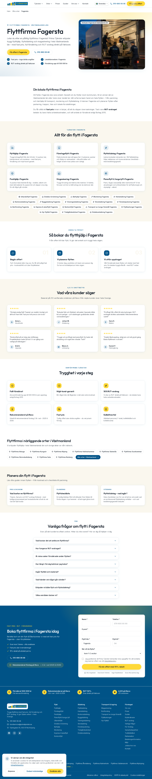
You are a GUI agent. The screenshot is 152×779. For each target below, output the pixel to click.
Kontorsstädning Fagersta (25, 202)
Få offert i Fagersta (18, 52)
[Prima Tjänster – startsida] (17, 4)
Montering (58, 730)
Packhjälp (57, 714)
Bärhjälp (57, 727)
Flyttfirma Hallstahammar (84, 452)
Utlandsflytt (58, 721)
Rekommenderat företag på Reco (37, 665)
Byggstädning (83, 717)
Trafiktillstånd (130, 733)
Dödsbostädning (84, 733)
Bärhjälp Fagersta (80, 197)
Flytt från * (86, 639)
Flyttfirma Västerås (109, 452)
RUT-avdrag (129, 721)
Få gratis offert (136, 4)
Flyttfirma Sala (45, 457)
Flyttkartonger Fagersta (133, 207)
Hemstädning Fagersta (124, 197)
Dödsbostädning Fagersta (102, 212)
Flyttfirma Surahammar (133, 452)
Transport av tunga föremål (111, 714)
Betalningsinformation (133, 739)
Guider (65, 4)
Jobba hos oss (130, 745)
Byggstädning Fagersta (51, 202)
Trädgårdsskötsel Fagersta (74, 212)
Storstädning (82, 724)
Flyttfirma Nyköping (137, 763)
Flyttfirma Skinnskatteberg (21, 457)
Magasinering (106, 708)
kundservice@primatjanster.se (21, 724)
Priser (57, 4)
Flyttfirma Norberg (65, 457)
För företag (129, 727)
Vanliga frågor (130, 724)
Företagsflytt (58, 711)
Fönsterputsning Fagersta (129, 202)
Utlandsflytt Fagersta (29, 197)
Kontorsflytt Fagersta (73, 207)
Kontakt (85, 4)
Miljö (126, 742)
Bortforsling (105, 711)
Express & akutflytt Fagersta (47, 207)
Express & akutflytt (61, 733)
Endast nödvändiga (35, 771)
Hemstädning (82, 711)
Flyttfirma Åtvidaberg (83, 763)
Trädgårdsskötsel (84, 730)
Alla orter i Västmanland (86, 457)
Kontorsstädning (84, 714)
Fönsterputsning (83, 727)
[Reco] (20, 733)
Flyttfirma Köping (60, 452)
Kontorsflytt (58, 736)
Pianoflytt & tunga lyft (62, 717)
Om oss (74, 4)
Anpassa (11, 771)
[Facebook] (9, 733)
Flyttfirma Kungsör (39, 452)
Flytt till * (115, 639)
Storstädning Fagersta (103, 202)
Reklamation (129, 736)
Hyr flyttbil (105, 721)
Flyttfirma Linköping (66, 763)
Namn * (84, 619)
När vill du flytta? (88, 649)
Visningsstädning (84, 721)
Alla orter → (68, 767)
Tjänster (37, 4)
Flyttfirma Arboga (18, 452)
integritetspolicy (110, 661)
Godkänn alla (55, 771)
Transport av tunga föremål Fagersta (102, 207)
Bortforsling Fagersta (20, 207)
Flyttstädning (82, 708)
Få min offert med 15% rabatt (111, 667)
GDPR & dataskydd (121, 775)
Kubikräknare (130, 717)
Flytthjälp (57, 708)
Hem (8, 11)
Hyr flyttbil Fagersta (49, 212)
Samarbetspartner (131, 730)
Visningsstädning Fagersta (77, 202)
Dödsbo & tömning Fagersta (55, 197)
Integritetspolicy (106, 775)
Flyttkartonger (106, 717)
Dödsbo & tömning (61, 724)
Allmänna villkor (92, 775)
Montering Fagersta (101, 197)
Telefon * (116, 619)
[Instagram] (14, 733)
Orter (48, 4)
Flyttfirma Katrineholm (101, 763)
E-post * (85, 629)
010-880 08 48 (119, 4)
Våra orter (16, 11)
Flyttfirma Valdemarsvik (119, 763)
